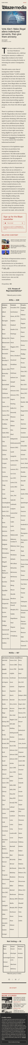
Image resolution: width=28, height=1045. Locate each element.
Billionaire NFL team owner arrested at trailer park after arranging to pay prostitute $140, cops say (18, 252)
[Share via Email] (15, 979)
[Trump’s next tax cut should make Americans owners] (7, 1013)
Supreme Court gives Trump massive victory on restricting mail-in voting (18, 240)
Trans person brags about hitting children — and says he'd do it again (19, 1005)
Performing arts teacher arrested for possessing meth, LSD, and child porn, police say (19, 999)
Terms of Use (5, 227)
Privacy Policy (18, 226)
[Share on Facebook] (9, 979)
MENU (24, 2)
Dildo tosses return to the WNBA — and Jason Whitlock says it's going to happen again (18, 246)
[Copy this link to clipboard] (19, 979)
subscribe (5, 2)
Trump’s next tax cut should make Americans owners (19, 1012)
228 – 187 (6, 268)
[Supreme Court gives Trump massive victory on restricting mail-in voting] (5, 241)
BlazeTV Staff (17, 1008)
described (12, 137)
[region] (14, 1029)
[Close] (26, 1015)
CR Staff (5, 40)
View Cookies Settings (14, 1042)
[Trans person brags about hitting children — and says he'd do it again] (7, 1006)
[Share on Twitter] (12, 979)
